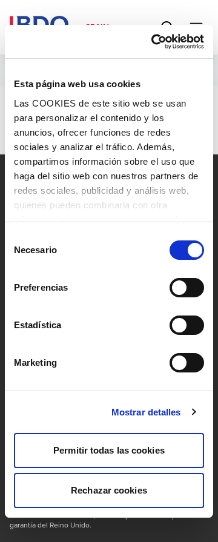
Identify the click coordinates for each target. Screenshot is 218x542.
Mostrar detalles (146, 412)
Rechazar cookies (109, 490)
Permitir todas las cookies (109, 450)
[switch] (187, 287)
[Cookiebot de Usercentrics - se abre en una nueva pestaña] (154, 42)
